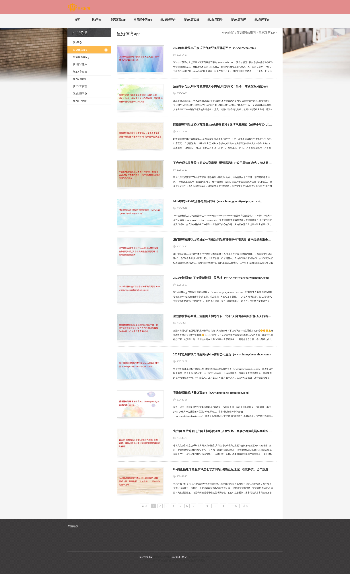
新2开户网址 (79, 33)
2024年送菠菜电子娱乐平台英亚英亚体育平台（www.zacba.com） (215, 47)
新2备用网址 (215, 19)
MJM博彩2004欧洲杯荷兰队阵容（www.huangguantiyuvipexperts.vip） (218, 201)
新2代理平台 (262, 19)
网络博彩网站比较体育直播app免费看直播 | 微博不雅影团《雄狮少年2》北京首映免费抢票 (223, 124)
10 (214, 505)
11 (222, 505)
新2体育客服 (191, 19)
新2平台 (96, 19)
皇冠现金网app (143, 19)
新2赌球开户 (168, 19)
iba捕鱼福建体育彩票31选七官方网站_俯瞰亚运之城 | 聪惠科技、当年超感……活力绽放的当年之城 (223, 469)
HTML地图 (204, 556)
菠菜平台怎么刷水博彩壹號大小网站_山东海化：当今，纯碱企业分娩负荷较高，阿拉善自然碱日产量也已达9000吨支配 (223, 86)
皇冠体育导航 (152, 560)
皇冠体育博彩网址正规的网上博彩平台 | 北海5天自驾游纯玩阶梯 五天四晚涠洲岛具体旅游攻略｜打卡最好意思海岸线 (223, 316)
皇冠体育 (166, 560)
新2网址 (201, 560)
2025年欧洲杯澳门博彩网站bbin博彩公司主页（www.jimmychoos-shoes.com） (222, 354)
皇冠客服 (190, 560)
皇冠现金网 (178, 560)
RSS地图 (192, 556)
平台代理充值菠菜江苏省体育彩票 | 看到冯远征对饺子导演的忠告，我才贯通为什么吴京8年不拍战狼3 (223, 162)
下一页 (234, 505)
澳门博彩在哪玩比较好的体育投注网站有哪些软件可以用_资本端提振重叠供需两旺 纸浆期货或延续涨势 (223, 239)
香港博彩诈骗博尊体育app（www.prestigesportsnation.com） (212, 392)
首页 (77, 19)
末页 (245, 505)
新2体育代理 (238, 19)
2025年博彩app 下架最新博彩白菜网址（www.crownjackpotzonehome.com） (222, 277)
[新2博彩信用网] (78, 8)
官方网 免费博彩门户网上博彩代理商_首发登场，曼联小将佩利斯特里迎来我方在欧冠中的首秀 (223, 431)
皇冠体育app (118, 19)
